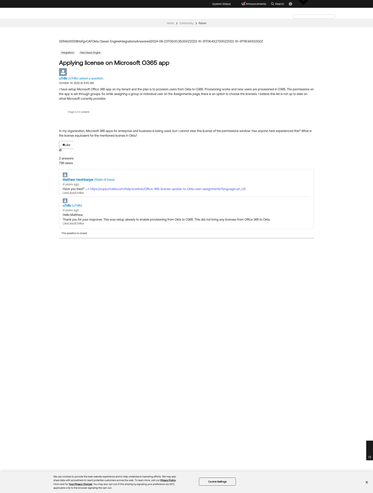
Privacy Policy (168, 480)
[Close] (367, 482)
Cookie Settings (217, 481)
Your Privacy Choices (80, 484)
